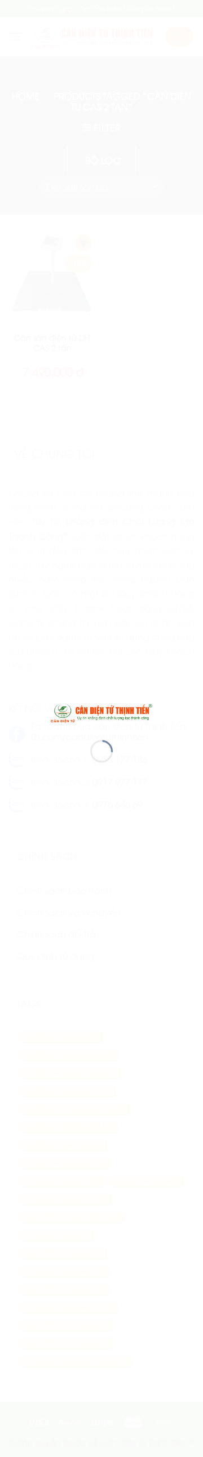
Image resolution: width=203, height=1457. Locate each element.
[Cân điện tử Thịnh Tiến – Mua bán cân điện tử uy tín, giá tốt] (101, 711)
